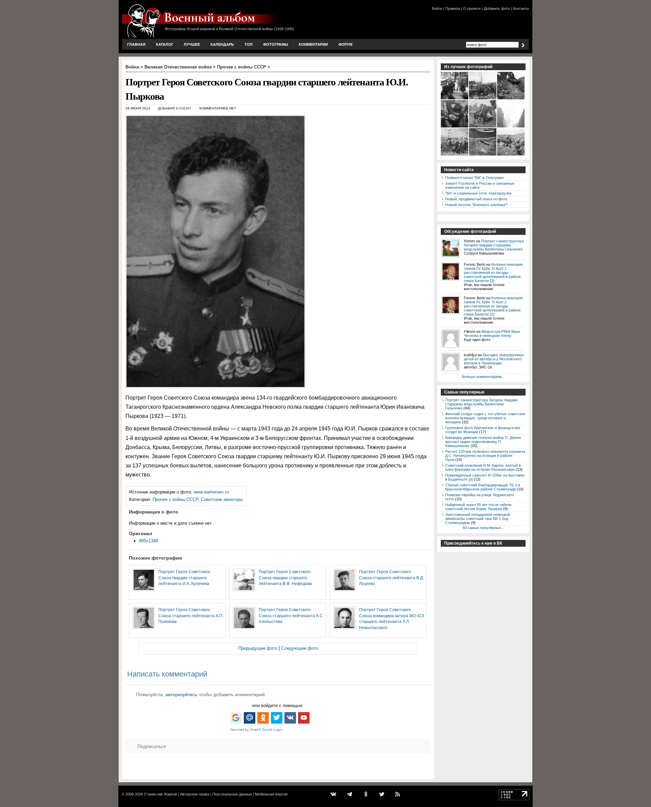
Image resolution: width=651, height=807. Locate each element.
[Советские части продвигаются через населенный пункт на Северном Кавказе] (483, 99)
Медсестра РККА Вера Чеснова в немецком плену (492, 333)
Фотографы (275, 44)
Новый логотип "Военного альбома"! (476, 205)
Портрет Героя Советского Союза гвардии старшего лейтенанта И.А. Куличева (184, 577)
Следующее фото (299, 648)
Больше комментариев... (483, 377)
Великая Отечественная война (178, 66)
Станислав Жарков (160, 794)
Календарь (222, 44)
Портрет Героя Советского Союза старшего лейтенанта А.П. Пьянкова (190, 615)
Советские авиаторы (222, 499)
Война (132, 66)
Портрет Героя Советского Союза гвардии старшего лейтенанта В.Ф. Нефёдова (285, 577)
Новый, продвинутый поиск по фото (476, 199)
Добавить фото (497, 8)
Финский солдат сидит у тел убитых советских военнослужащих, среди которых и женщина (485, 418)
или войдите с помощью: (278, 705)
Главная (136, 44)
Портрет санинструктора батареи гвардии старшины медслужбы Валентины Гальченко (494, 245)
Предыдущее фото (257, 648)
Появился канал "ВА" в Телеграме (474, 178)
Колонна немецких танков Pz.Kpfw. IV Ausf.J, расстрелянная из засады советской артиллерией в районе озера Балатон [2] (493, 306)
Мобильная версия (271, 794)
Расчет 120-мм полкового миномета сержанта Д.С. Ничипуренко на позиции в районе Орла (485, 455)
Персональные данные (232, 794)
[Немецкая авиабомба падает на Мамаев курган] (483, 155)
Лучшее (192, 44)
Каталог (164, 44)
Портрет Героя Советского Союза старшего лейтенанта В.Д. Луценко (391, 577)
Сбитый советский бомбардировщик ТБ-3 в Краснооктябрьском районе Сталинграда (482, 487)
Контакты (521, 8)
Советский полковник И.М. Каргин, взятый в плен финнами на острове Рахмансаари (483, 467)
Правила (452, 8)
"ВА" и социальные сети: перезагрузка (478, 193)
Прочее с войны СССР (241, 66)
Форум (345, 44)
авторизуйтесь (181, 694)
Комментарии (313, 44)
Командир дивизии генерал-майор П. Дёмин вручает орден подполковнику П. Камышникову (483, 442)
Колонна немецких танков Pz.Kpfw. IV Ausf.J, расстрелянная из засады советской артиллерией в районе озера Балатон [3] (493, 272)
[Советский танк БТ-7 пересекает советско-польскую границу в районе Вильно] (511, 99)
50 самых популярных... (483, 528)
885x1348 (148, 540)
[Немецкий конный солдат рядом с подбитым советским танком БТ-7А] (483, 127)
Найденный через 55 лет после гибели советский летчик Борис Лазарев (478, 507)
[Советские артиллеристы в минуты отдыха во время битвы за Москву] (455, 99)
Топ (248, 44)
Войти (437, 8)
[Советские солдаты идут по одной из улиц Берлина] (511, 127)
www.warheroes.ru (211, 492)
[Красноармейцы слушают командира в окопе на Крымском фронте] (511, 155)
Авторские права (194, 794)
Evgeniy (184, 108)
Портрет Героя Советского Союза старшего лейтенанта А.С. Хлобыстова (291, 615)
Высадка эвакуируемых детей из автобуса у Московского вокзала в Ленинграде (494, 359)
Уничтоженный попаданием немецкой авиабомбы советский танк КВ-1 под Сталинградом (477, 518)
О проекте (472, 8)
